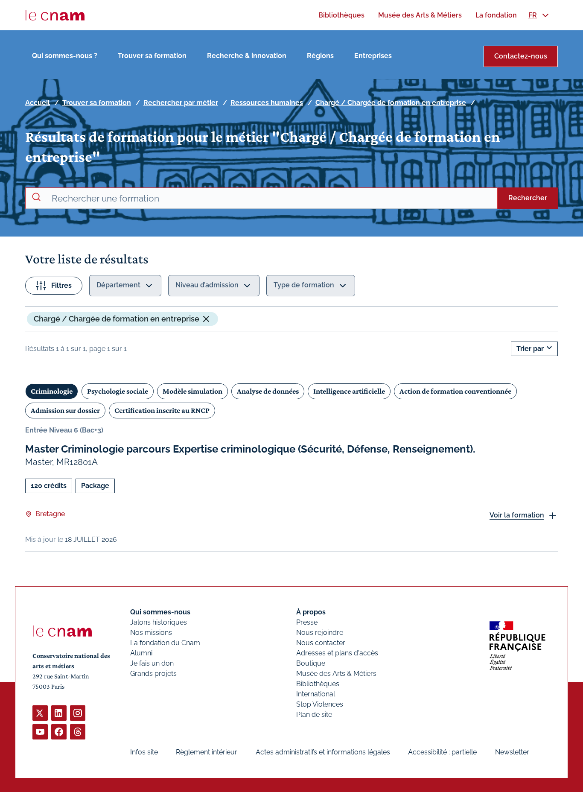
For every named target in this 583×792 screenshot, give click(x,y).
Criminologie (52, 391)
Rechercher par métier (180, 103)
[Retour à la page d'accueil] (55, 15)
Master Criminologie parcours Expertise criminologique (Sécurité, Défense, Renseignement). (250, 449)
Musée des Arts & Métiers (336, 673)
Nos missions (151, 632)
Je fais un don (152, 663)
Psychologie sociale (117, 391)
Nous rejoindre (319, 632)
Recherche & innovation (246, 56)
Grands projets (153, 673)
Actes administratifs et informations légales (323, 752)
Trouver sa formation (152, 56)
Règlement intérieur (206, 752)
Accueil (37, 103)
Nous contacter (320, 643)
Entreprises (373, 56)
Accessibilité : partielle (442, 752)
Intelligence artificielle (349, 391)
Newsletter (512, 752)
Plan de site (314, 714)
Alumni (141, 653)
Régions (320, 56)
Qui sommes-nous (160, 612)
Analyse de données (268, 391)
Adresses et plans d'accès (337, 653)
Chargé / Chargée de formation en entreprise (390, 103)
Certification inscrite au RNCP (162, 410)
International (315, 694)
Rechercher (527, 198)
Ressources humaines (266, 103)
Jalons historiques (158, 622)
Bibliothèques (317, 684)
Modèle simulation (192, 391)
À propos (311, 612)
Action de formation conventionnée (455, 391)
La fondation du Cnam (165, 643)
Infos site (144, 752)
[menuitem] (341, 15)
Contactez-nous (520, 56)
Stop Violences (319, 704)
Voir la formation (517, 515)
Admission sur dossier (65, 410)
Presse (307, 622)
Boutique (310, 663)
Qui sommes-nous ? (64, 56)
